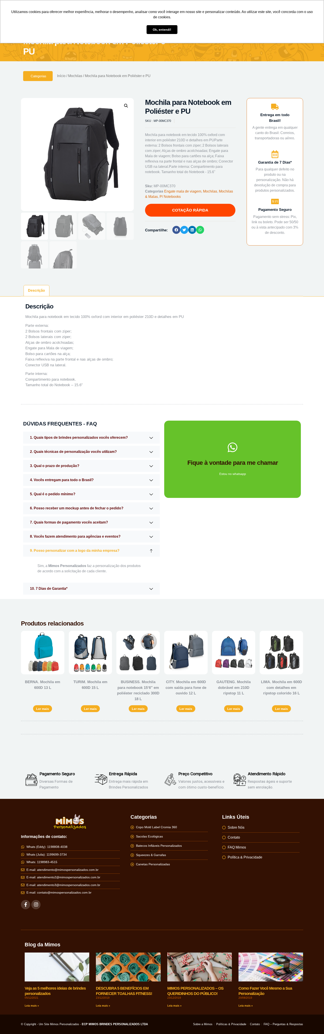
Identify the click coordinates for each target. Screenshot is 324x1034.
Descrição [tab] (36, 290)
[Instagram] (36, 904)
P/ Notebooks (170, 196)
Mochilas (75, 76)
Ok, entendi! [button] (162, 29)
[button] (126, 106)
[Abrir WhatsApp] (313, 1023)
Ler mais (42, 709)
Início (61, 76)
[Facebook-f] (25, 904)
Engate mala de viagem (182, 191)
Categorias (38, 76)
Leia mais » (32, 1005)
